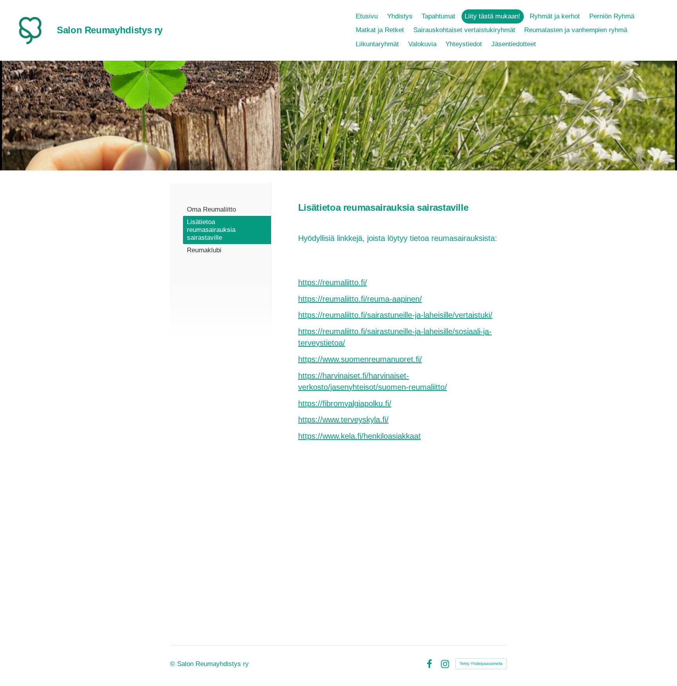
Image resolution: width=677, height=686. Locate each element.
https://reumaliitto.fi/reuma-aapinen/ (360, 299)
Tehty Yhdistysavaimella (481, 663)
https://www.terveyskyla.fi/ (343, 419)
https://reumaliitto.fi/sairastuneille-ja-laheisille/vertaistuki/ (395, 315)
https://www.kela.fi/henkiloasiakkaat (359, 436)
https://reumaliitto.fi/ (332, 282)
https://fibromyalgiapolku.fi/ (344, 403)
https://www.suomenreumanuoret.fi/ (360, 359)
